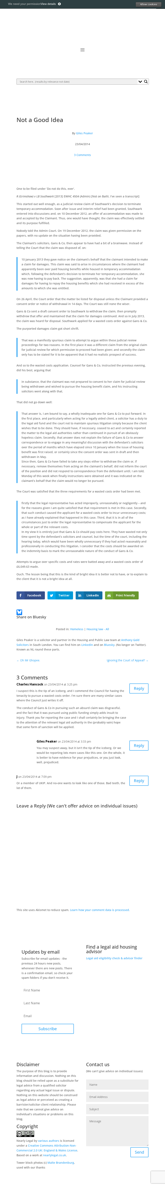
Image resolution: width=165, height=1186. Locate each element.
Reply (139, 688)
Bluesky (109, 645)
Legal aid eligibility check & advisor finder (114, 958)
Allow (148, 4)
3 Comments (82, 155)
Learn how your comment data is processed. (100, 910)
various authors (48, 1141)
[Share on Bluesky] (19, 613)
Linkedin (87, 645)
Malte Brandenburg (60, 1162)
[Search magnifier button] (146, 81)
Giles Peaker (84, 133)
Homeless (76, 629)
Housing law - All (98, 629)
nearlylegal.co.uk (54, 1155)
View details (48, 3)
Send (139, 1152)
